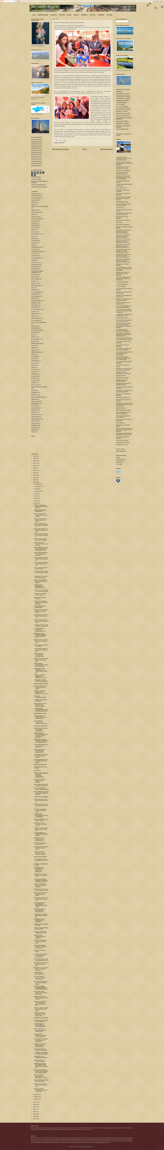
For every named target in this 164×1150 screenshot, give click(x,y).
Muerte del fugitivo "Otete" (123, 410)
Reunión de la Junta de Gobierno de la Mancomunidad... (40, 705)
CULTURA (92, 15)
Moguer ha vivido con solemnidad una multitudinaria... (40, 1045)
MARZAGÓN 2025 (36, 139)
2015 (34, 482)
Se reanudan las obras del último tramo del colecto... (41, 848)
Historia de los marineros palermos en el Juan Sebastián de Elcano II (123, 236)
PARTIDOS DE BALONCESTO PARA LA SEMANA (41, 815)
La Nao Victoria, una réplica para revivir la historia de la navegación (124, 311)
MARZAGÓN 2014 (36, 163)
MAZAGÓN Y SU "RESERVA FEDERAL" (41, 1057)
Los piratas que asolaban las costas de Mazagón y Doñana (124, 338)
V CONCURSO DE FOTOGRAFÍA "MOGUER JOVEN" (40, 1025)
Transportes (34, 423)
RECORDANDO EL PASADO (39, 387)
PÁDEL (33, 354)
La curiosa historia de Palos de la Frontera (124, 292)
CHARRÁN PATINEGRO (123, 96)
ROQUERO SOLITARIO (122, 123)
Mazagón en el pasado (122, 377)
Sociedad (33, 405)
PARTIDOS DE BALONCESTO (39, 973)
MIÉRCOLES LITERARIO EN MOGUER (41, 928)
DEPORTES (101, 15)
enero (36, 1099)
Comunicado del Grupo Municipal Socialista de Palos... (41, 621)
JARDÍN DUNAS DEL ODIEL (39, 187)
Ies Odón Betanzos (36, 309)
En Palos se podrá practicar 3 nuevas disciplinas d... (40, 978)
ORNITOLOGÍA (35, 352)
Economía (34, 274)
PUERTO (33, 382)
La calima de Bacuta (121, 284)
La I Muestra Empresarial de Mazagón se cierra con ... (41, 899)
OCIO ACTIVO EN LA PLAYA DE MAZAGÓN (41, 788)
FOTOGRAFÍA (35, 296)
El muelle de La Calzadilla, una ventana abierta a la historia (123, 198)
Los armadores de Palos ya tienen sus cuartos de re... (41, 860)
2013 (34, 1104)
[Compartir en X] (62, 140)
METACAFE (119, 462)
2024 (34, 460)
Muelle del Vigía (120, 408)
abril (35, 503)
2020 (34, 470)
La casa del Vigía (121, 286)
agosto (36, 493)
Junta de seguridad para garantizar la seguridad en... (41, 525)
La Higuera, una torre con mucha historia (123, 303)
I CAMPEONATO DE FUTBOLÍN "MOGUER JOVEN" (41, 834)
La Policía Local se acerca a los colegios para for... (41, 889)
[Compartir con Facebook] (64, 140)
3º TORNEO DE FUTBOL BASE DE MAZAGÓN (41, 1053)
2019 (34, 472)
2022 (34, 465)
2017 (34, 477)
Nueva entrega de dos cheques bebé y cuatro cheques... (41, 515)
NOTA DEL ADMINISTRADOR (40, 696)
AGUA (33, 202)
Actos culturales (35, 198)
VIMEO (118, 457)
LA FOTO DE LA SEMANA (39, 322)
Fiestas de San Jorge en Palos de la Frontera (40, 539)
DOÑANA (76, 15)
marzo (36, 1094)
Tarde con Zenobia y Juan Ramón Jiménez (41, 820)
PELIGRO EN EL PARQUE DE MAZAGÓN (41, 1080)
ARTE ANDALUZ (121, 451)
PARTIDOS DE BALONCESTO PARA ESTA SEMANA (41, 665)
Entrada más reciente (60, 149)
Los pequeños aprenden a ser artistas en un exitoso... (41, 756)
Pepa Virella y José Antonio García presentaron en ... (39, 839)
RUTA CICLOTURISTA (40, 856)
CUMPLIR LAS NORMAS (41, 796)
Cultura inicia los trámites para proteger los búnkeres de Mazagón (124, 163)
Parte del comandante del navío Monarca (123, 416)
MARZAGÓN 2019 (36, 152)
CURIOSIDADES (36, 258)
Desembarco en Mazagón (123, 170)
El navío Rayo (120, 207)
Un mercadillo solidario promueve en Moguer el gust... (41, 650)
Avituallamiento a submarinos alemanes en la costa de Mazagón (124, 158)
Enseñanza (34, 283)
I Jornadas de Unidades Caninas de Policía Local (40, 811)
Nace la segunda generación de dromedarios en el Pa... (41, 1076)
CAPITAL (34, 238)
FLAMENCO (34, 294)
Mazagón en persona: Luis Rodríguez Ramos (123, 384)
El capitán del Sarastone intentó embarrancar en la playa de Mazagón (123, 177)
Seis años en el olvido (122, 440)
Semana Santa (35, 401)
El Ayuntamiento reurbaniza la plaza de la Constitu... (41, 1090)
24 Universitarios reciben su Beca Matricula (41, 1021)
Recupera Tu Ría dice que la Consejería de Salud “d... (41, 535)
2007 (34, 1118)
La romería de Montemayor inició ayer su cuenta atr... (40, 1035)
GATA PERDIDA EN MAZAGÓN (39, 606)
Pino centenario (120, 422)
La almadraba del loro (122, 282)
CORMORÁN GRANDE (122, 100)
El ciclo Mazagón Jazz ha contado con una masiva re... (41, 746)
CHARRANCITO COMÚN (123, 98)
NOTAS (33, 345)
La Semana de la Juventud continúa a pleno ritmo (41, 625)
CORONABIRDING (121, 102)
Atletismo (34, 223)
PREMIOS (34, 374)
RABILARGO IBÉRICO (122, 121)
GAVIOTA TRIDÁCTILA (123, 115)
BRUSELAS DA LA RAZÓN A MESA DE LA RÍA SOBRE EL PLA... (40, 635)
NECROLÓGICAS (36, 343)
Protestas (33, 378)
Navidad (33, 341)
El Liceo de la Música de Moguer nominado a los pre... (41, 530)
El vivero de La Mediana (123, 224)
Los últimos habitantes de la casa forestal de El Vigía (124, 369)
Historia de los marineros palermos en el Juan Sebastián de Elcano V (123, 251)
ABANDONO (35, 193)
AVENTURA (34, 225)
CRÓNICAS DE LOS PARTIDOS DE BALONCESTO (39, 751)
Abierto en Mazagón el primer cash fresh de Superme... (40, 885)
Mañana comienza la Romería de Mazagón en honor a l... (41, 506)
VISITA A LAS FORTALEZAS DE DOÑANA (39, 937)
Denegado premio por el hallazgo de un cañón (122, 167)
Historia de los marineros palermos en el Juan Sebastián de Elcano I (123, 232)
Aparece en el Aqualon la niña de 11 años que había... (41, 611)
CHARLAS (34, 240)
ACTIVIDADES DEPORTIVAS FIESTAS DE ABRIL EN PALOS (41, 710)
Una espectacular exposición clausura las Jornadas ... (41, 544)
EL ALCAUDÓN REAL (122, 107)
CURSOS (33, 260)
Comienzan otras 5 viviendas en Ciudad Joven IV (40, 824)
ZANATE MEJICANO (122, 129)
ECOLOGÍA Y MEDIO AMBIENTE (37, 272)
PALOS (69, 15)
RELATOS (34, 390)
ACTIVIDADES (35, 195)
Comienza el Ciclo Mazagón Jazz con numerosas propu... (40, 853)
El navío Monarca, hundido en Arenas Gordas (123, 204)
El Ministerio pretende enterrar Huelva (40, 594)
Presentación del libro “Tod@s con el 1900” (40, 932)
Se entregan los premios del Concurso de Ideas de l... (40, 915)
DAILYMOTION (120, 460)
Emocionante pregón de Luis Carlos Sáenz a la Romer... (41, 581)
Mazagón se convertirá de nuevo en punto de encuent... (41, 969)
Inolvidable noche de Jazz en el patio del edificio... (41, 785)
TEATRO (33, 412)
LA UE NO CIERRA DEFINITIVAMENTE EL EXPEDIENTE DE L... (41, 988)
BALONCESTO (35, 234)
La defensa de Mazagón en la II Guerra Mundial (124, 299)
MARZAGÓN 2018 (36, 154)
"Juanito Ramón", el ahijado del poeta (39, 1060)
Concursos (34, 249)
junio (35, 498)
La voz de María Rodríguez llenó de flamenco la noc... (41, 564)
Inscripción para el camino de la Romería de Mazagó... (40, 993)
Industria (33, 316)
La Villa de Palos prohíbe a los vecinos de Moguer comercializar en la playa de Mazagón (124, 325)
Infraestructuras (35, 318)
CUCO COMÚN (120, 104)
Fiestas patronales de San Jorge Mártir (41, 645)
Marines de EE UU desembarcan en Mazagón (123, 372)
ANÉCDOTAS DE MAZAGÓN (39, 206)
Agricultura (34, 200)
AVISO (33, 229)
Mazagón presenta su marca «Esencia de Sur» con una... (41, 998)
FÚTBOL (33, 298)
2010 (34, 1111)
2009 (34, 1114)
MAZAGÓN (54, 15)
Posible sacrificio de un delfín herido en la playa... (40, 520)
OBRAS (33, 347)
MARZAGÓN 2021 (36, 148)
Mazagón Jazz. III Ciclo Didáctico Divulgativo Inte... (40, 875)
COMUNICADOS (36, 247)
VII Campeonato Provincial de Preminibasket (39, 655)
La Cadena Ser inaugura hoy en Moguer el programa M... (40, 955)
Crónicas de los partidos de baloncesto (41, 568)
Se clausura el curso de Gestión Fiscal (40, 843)
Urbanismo (34, 427)
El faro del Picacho (121, 187)
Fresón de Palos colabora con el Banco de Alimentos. (41, 1040)
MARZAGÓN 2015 (36, 161)
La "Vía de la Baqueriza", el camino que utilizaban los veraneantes (123, 278)
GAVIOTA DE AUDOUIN (123, 113)
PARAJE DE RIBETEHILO (38, 184)
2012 (34, 1107)
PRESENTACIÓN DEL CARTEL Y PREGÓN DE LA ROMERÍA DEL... (41, 741)
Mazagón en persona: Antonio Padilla (122, 380)
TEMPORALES (35, 419)
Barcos (33, 236)
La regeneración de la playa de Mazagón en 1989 (124, 315)
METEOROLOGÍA (36, 330)
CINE (32, 245)
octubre (36, 488)
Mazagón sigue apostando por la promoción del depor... (41, 1009)
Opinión (33, 350)
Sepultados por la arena (122, 442)
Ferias (33, 287)
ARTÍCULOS (35, 216)
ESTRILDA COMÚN (121, 111)
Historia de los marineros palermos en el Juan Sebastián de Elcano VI (123, 256)
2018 (34, 475)
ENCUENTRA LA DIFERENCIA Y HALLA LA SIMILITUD (39, 869)
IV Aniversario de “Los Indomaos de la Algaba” (40, 781)
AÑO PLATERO (35, 212)
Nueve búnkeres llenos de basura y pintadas (123, 413)
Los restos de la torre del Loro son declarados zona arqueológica (124, 353)
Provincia (34, 380)
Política (33, 371)
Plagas (33, 367)
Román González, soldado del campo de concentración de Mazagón (124, 430)
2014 (34, 1102)
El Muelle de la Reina (122, 202)
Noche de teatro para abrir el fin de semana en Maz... (41, 964)
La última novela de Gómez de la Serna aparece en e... (40, 1014)
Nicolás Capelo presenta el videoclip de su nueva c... (41, 805)
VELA (33, 432)
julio (35, 496)
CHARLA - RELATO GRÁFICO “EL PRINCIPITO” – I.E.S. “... (41, 676)
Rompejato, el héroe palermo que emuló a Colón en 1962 (124, 434)
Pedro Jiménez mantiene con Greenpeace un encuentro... (40, 554)
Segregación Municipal (37, 397)
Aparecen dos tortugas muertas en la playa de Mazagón (41, 602)
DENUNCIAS (35, 264)
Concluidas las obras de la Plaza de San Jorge (41, 577)
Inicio (34, 15)
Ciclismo (33, 242)
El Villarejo (119, 222)
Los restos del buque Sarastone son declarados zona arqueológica (123, 358)
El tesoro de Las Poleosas (123, 220)
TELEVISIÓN (35, 416)
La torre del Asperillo (122, 317)
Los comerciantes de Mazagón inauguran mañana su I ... (40, 947)
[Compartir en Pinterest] (66, 140)
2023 (34, 463)
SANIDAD (34, 395)
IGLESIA (33, 311)
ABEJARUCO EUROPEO (123, 89)
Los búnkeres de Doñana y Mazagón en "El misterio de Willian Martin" (123, 334)
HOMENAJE (34, 307)
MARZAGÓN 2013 (36, 165)
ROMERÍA (34, 392)
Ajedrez (33, 204)
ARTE (33, 214)
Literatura (34, 326)
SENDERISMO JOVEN (40, 713)
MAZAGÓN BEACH (44, 6)
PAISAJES (34, 356)
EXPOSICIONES (35, 285)
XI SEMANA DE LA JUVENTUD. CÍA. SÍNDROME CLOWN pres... (40, 670)
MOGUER (62, 15)
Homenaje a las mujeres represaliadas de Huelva (40, 894)
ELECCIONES (35, 279)
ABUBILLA (119, 91)
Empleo (33, 281)
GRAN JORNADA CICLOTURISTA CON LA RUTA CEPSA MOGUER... (40, 735)
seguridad (34, 399)
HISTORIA (84, 15)
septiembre (37, 491)
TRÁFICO (34, 421)
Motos (33, 334)
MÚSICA (33, 337)
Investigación (35, 320)
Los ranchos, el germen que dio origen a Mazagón (123, 349)
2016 (34, 479)
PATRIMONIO (35, 361)
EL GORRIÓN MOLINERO (123, 109)
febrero (36, 1096)
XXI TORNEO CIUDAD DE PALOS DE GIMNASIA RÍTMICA (41, 793)
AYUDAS (34, 232)
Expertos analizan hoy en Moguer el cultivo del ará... (41, 829)
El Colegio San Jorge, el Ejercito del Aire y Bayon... (40, 687)
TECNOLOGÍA (35, 414)
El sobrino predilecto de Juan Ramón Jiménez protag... (40, 983)
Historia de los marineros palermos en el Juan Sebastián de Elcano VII (123, 260)
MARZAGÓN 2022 (36, 146)
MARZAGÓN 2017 (36, 157)
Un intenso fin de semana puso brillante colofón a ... (41, 573)
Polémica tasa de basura (41, 726)
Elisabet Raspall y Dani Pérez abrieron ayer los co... (41, 800)
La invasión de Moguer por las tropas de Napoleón (123, 306)
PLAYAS (33, 369)
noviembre (37, 486)
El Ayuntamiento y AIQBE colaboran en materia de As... (40, 717)
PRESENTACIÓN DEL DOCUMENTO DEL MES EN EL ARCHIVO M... (41, 1065)
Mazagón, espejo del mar (123, 397)
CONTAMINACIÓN (36, 251)
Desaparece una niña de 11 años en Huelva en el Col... (41, 616)
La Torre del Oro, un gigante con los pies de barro (124, 320)
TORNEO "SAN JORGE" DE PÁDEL (40, 700)
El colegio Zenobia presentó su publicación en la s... (40, 630)
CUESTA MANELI (36, 179)
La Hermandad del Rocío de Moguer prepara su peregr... (41, 761)
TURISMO (34, 425)
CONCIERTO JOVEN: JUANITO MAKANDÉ (41, 680)
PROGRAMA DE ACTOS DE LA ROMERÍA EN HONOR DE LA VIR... (41, 549)
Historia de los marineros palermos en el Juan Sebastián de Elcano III (123, 241)
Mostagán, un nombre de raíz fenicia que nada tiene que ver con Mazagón (124, 405)
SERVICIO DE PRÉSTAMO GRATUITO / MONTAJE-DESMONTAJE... (41, 775)
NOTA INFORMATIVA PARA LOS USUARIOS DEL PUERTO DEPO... (41, 1071)
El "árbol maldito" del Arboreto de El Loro (122, 173)
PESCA (33, 365)
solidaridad (34, 408)
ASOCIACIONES (36, 218)
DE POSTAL (34, 262)
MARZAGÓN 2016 (36, 159)
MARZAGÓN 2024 (36, 141)
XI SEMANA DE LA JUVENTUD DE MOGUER (39, 920)
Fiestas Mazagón (36, 292)
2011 (34, 1109)
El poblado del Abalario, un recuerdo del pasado (124, 214)
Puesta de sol (34, 385)
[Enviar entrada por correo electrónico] (56, 140)
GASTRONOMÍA (36, 300)
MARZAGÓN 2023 (36, 144)
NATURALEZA (35, 339)
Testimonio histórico (122, 444)
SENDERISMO (35, 403)
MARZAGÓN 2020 (36, 150)
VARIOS (33, 429)
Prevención (34, 376)
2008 (34, 1116)
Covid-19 (33, 253)
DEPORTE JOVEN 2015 (40, 764)
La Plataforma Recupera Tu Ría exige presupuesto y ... (40, 729)
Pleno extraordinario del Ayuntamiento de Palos (41, 959)
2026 (34, 456)
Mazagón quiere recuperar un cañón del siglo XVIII (124, 391)
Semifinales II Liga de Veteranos (40, 598)
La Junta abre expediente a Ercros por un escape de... (41, 559)
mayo (36, 500)
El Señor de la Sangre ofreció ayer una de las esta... (41, 1085)
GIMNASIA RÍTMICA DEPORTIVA (40, 510)
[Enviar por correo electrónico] (59, 140)
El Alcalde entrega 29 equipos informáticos (40, 1049)
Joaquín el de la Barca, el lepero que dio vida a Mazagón (123, 274)
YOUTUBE (119, 464)
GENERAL (34, 303)
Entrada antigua (106, 149)
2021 (34, 468)
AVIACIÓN (34, 227)
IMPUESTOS (35, 313)
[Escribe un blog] (61, 140)
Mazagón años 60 (121, 375)
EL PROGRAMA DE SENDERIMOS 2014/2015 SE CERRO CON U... (40, 904)
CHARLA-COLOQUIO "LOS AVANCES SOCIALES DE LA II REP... (40, 1003)
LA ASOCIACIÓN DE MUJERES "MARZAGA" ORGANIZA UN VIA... (41, 880)
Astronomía (34, 221)
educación (34, 276)
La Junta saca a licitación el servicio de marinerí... (41, 590)
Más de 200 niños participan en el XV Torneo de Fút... (40, 1030)
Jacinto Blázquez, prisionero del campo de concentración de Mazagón (124, 269)
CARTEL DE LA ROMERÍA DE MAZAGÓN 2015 (39, 586)
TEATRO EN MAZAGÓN (41, 683)
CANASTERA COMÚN (122, 94)
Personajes (34, 363)
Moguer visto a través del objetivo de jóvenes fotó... (41, 660)
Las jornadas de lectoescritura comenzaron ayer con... (41, 722)
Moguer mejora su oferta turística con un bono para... (41, 641)
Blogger (92, 1146)
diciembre (37, 484)
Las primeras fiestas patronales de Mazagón (122, 330)
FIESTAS (61, 142)
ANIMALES (34, 210)
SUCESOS (109, 15)
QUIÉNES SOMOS (43, 15)
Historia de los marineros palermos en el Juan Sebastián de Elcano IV (123, 246)
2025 (34, 458)
